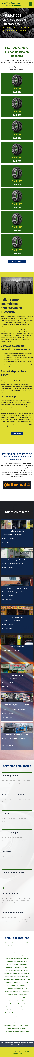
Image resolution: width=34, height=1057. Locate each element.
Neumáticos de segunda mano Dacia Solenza (17, 1019)
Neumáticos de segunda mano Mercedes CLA (17, 952)
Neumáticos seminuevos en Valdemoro (17, 1028)
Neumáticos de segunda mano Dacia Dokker (17, 1013)
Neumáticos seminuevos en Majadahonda (17, 1007)
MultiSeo (27, 1052)
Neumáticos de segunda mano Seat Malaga (17, 982)
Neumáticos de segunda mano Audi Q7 (17, 985)
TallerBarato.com (17, 1053)
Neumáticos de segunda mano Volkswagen (17, 1000)
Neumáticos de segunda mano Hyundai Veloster (17, 973)
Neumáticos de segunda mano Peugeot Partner (17, 991)
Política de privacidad (27, 1042)
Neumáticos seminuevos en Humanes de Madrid (17, 1025)
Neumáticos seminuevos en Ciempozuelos (17, 970)
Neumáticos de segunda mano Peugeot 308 (17, 943)
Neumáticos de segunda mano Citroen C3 (17, 967)
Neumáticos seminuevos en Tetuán (17, 949)
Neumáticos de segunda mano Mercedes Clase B (17, 979)
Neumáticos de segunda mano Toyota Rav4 (17, 976)
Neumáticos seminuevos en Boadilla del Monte (17, 1031)
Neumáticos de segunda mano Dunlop (17, 961)
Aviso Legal (4, 1042)
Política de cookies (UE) (14, 1042)
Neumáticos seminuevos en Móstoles (17, 988)
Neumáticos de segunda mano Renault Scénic (17, 1022)
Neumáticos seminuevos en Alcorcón (17, 994)
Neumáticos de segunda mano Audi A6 (17, 1016)
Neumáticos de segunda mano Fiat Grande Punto (17, 958)
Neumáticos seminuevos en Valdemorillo (17, 964)
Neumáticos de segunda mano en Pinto (17, 1004)
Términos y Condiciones (17, 1044)
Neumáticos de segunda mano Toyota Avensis (17, 955)
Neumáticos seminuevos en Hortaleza (17, 1010)
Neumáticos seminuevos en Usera (17, 946)
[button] (2, 485)
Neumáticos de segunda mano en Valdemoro (17, 997)
